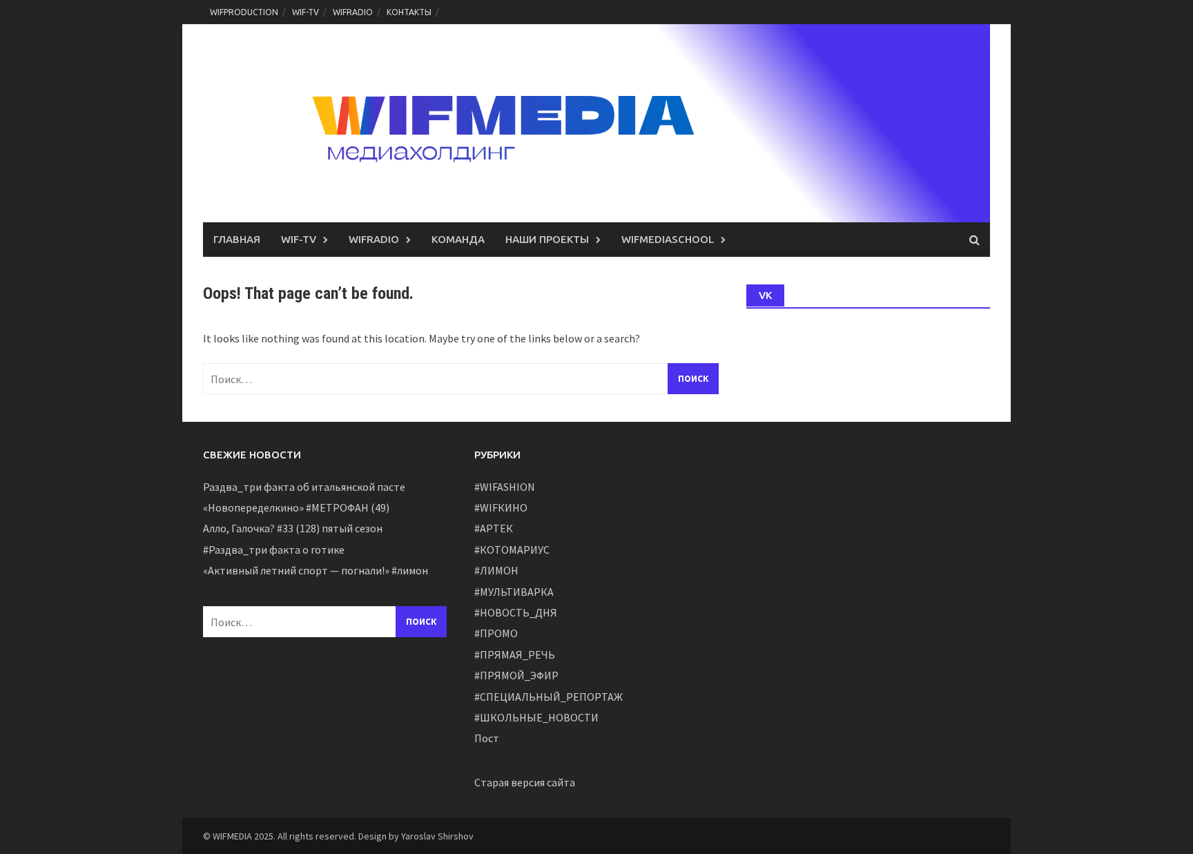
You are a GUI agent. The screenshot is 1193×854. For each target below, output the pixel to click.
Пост (486, 738)
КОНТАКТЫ (409, 12)
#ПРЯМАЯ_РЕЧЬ (514, 654)
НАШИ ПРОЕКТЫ (547, 239)
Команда (458, 239)
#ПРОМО (496, 633)
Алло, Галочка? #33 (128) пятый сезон (292, 528)
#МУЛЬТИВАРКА (514, 592)
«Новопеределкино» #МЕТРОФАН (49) (296, 507)
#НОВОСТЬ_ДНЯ (515, 612)
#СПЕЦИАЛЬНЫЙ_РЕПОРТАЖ (548, 696)
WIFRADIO (353, 12)
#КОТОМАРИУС (512, 549)
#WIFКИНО (500, 507)
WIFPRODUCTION (244, 12)
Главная (236, 239)
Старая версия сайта (524, 782)
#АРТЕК (493, 528)
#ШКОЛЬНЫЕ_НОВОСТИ (536, 717)
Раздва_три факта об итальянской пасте (304, 487)
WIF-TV (305, 12)
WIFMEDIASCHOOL (667, 239)
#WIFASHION (504, 487)
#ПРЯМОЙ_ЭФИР (516, 675)
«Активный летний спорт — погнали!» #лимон (315, 570)
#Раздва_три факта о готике (274, 549)
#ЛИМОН (496, 570)
